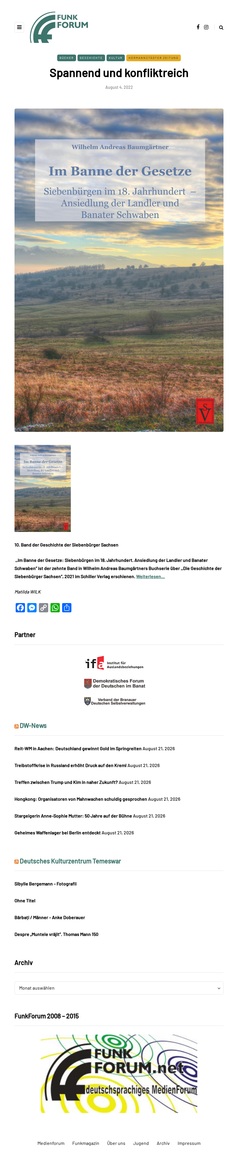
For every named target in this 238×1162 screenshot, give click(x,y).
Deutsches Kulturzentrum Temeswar (70, 861)
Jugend (141, 1143)
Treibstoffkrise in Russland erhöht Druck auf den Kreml (71, 765)
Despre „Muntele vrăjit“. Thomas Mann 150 (56, 934)
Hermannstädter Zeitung (153, 57)
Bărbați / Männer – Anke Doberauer (50, 917)
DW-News (33, 725)
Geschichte (91, 57)
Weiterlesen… (150, 576)
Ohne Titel (25, 900)
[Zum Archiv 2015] (119, 1073)
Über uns (116, 1143)
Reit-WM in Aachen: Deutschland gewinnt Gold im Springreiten (78, 748)
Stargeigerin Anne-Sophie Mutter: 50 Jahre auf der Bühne (73, 815)
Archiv (163, 1143)
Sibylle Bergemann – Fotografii (46, 883)
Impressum (189, 1143)
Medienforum (50, 1143)
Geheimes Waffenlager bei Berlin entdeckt (58, 832)
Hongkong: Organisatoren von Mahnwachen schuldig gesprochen (81, 799)
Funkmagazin (85, 1143)
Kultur (115, 57)
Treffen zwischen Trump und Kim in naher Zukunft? (66, 782)
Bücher (66, 57)
